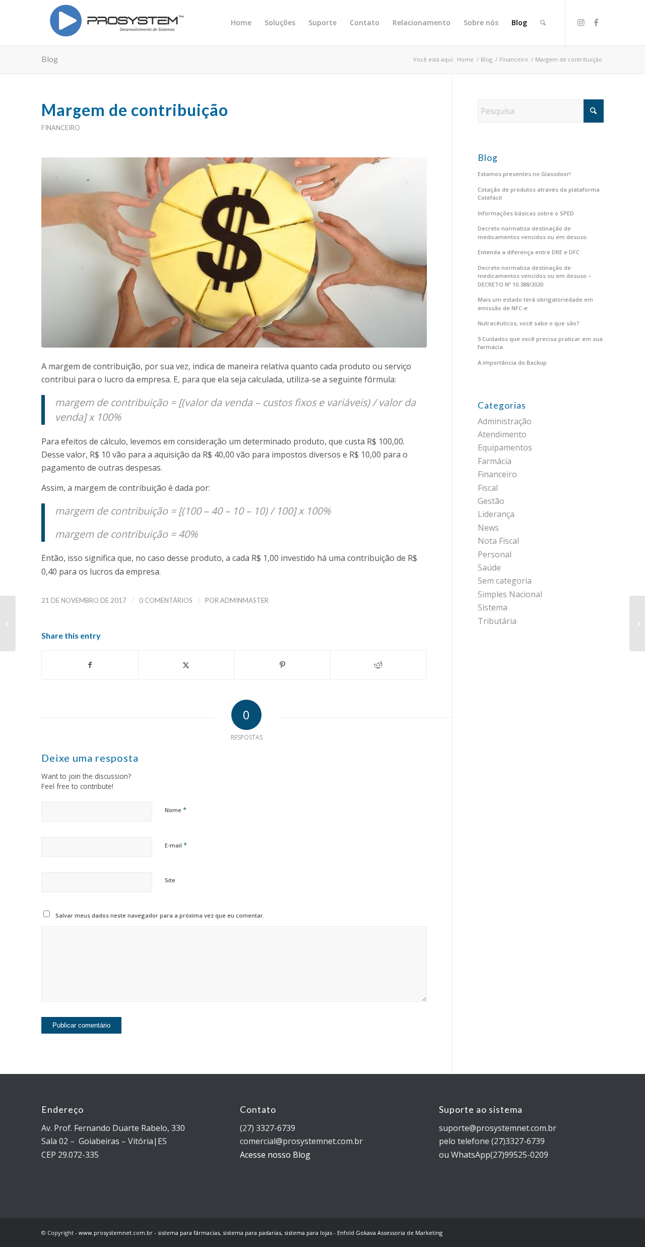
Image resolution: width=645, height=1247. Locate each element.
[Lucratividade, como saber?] (8, 623)
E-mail (176, 844)
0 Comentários (165, 600)
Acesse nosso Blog (275, 1154)
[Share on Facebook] (90, 665)
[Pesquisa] (543, 22)
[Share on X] (186, 665)
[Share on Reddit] (378, 665)
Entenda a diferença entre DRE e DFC (528, 252)
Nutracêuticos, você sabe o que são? (528, 323)
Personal (494, 554)
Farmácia (494, 461)
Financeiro (60, 128)
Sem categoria (505, 580)
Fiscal (488, 487)
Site (170, 880)
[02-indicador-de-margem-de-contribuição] (234, 252)
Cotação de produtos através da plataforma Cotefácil (539, 194)
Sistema (492, 607)
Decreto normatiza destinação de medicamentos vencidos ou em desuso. (533, 232)
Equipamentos (505, 447)
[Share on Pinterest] (282, 665)
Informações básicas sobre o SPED (526, 213)
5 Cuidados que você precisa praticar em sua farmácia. (540, 343)
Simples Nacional (510, 594)
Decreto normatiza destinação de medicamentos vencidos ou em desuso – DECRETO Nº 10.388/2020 (535, 276)
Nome (175, 809)
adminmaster (244, 600)
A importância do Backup (512, 362)
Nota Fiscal (498, 540)
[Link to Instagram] (581, 22)
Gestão (491, 500)
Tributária (497, 621)
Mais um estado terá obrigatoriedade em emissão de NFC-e (535, 304)
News (488, 527)
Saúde (489, 567)
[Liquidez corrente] (637, 623)
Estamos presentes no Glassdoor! (524, 174)
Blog (49, 59)
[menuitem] (241, 22)
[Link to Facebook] (596, 22)
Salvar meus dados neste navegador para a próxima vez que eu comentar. (160, 915)
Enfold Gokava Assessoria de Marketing (389, 1232)
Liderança (496, 514)
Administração (505, 421)
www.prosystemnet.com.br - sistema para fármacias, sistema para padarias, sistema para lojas (205, 1232)
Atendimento (502, 434)
